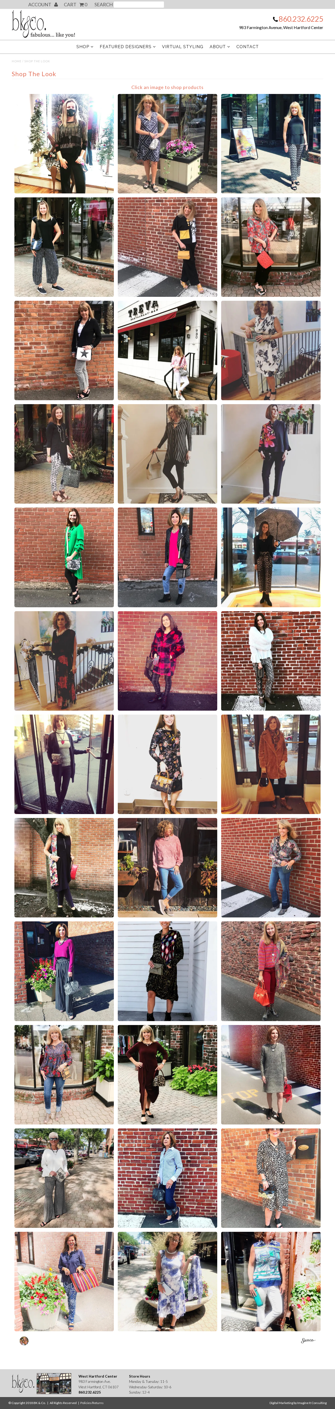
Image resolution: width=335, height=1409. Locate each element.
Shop (82, 46)
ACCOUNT (40, 4)
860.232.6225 (301, 18)
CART (75, 4)
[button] (64, 143)
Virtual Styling (182, 46)
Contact (247, 46)
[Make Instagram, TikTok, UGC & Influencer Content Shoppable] (308, 1342)
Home (16, 61)
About (218, 46)
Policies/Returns (92, 1403)
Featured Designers (126, 46)
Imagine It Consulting (312, 1403)
